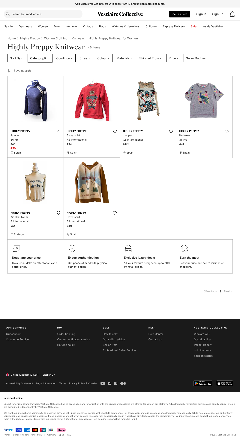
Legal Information (46, 383)
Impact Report (203, 345)
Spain (61, 434)
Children (151, 26)
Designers (25, 26)
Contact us (155, 339)
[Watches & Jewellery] (142, 26)
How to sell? (110, 334)
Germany (51, 434)
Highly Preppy (30, 38)
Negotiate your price (26, 257)
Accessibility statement (19, 383)
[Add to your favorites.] (58, 131)
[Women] (51, 26)
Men (57, 26)
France (7, 434)
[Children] (159, 26)
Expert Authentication (83, 257)
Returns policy (66, 345)
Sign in (201, 14)
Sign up (217, 14)
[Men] (62, 26)
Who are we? (202, 334)
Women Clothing (56, 38)
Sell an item (179, 14)
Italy (69, 434)
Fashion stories (203, 356)
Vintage (88, 26)
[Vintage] (96, 26)
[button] (232, 14)
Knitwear (78, 38)
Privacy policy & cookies (83, 383)
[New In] (15, 26)
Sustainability (202, 339)
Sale (193, 26)
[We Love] (79, 26)
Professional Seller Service (119, 350)
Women (43, 26)
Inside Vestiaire (212, 26)
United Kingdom (21, 434)
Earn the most (189, 257)
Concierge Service (17, 339)
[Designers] (34, 26)
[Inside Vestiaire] (225, 26)
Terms (62, 383)
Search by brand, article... (27, 14)
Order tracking (66, 334)
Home (12, 38)
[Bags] (108, 26)
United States (38, 434)
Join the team (202, 350)
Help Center (155, 334)
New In (8, 26)
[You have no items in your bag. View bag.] (232, 14)
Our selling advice (114, 339)
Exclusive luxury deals (139, 257)
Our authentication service (73, 339)
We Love (71, 26)
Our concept (13, 334)
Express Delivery (174, 26)
